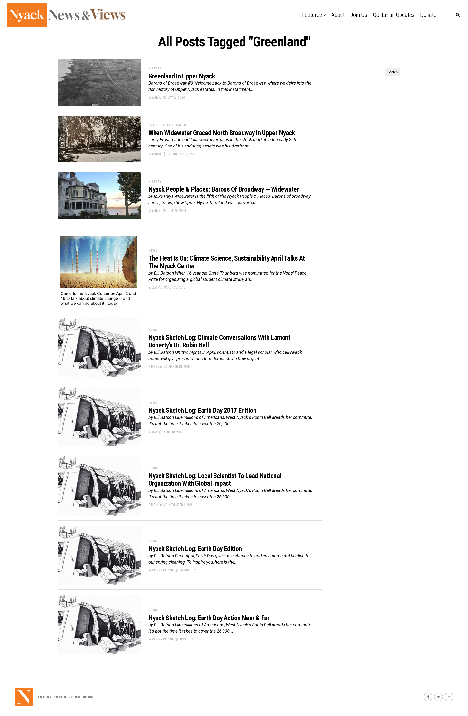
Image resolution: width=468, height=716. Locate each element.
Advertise (60, 697)
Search (393, 72)
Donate (428, 14)
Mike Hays (154, 97)
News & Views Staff (160, 569)
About (338, 14)
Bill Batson (155, 366)
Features (312, 14)
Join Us (359, 14)
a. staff (152, 287)
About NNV (44, 697)
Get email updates (393, 14)
